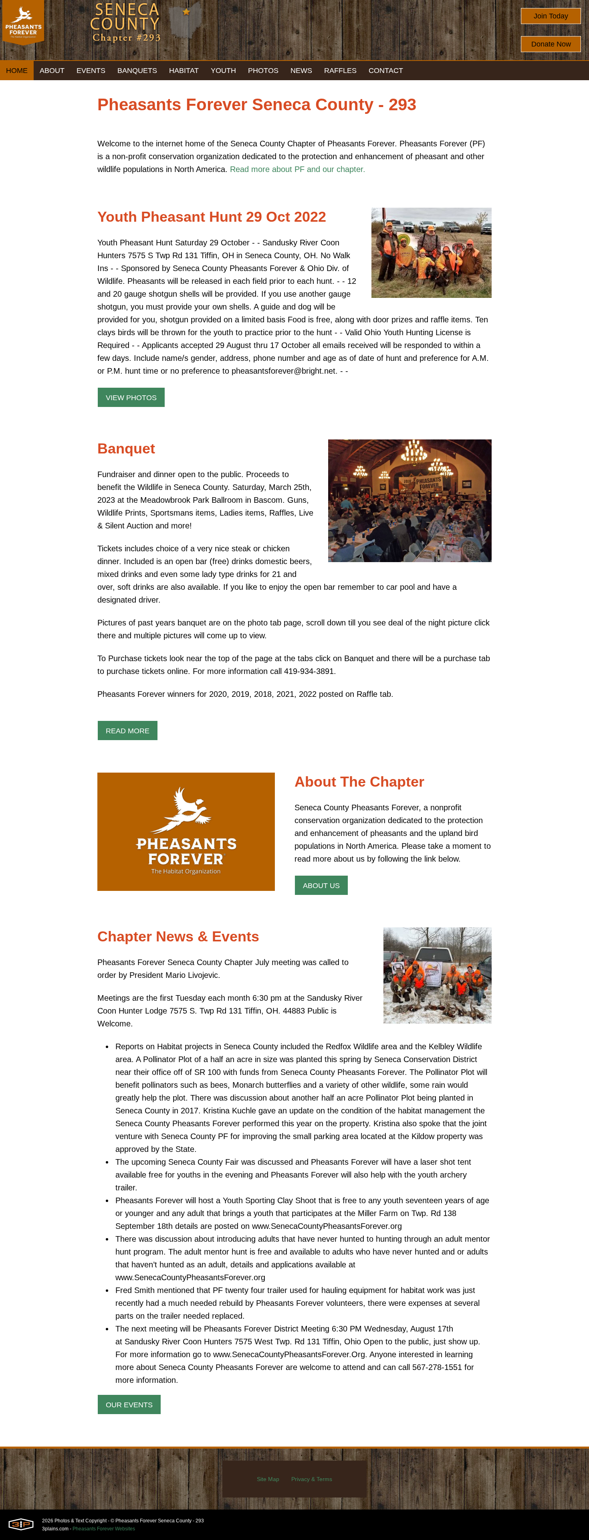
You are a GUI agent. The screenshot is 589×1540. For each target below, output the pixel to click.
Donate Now (551, 44)
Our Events (129, 1405)
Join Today (551, 16)
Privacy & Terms (311, 1479)
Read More (127, 731)
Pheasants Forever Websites (104, 1529)
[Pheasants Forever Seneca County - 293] (23, 30)
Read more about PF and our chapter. (297, 169)
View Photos (131, 398)
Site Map (268, 1479)
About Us (321, 886)
